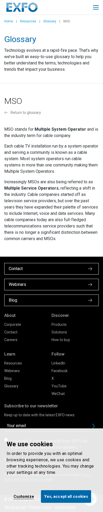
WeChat (58, 394)
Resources (28, 21)
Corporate (12, 324)
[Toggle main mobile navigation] (96, 7)
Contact (10, 332)
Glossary (49, 21)
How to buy (61, 340)
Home (8, 21)
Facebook (60, 371)
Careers (10, 340)
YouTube (59, 386)
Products (59, 324)
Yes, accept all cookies (66, 496)
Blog (8, 378)
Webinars (12, 371)
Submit (93, 426)
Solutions (59, 332)
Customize (23, 496)
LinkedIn (58, 363)
